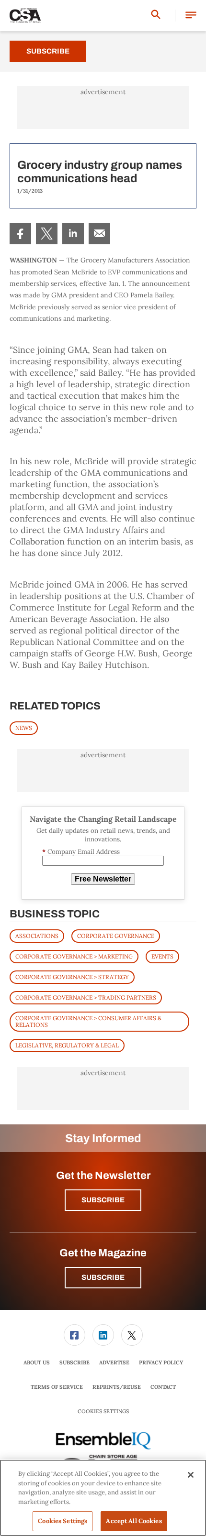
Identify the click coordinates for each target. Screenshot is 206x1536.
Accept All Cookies (133, 1521)
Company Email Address (81, 852)
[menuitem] (20, 233)
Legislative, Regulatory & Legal (67, 1045)
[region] (103, 1498)
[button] (191, 16)
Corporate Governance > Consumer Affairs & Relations (88, 1021)
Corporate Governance (115, 935)
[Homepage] (25, 15)
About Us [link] (36, 1362)
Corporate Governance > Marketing (74, 956)
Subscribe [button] (103, 1200)
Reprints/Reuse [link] (116, 1386)
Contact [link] (163, 1386)
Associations (36, 935)
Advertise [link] (114, 1362)
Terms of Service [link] (57, 1386)
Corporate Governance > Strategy (72, 976)
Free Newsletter (103, 879)
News (23, 727)
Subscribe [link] (74, 1362)
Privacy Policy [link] (161, 1362)
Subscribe (47, 51)
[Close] (190, 1474)
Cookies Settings (103, 1411)
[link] (20, 233)
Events (162, 956)
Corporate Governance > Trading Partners (85, 997)
